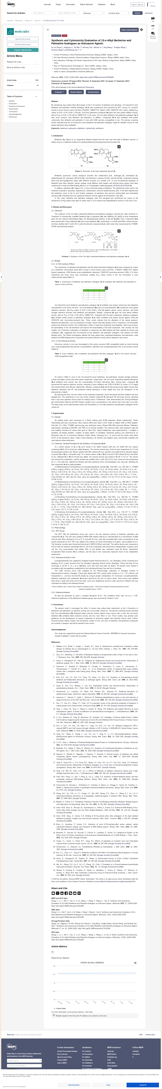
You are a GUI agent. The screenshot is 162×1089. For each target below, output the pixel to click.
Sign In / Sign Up (137, 4)
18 (80, 181)
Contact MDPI (62, 1060)
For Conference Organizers (92, 1068)
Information (70, 4)
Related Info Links (14, 62)
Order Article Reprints (129, 30)
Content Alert (150, 1034)
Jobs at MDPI (62, 1063)
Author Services (86, 4)
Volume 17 (28, 20)
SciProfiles (111, 1063)
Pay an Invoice (62, 1054)
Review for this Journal (23, 44)
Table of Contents (14, 96)
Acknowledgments (15, 114)
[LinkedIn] (62, 894)
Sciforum (110, 1051)
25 (128, 186)
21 (119, 186)
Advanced (148, 13)
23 (123, 186)
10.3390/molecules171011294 (53, 20)
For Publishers (87, 1063)
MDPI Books (111, 1054)
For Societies (87, 1066)
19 (114, 186)
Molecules (18, 20)
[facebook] (66, 894)
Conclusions (13, 111)
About (112, 4)
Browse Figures (76, 92)
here (91, 1012)
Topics (58, 4)
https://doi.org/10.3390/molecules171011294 (97, 77)
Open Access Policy (64, 1057)
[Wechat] (71, 894)
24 (126, 186)
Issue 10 (37, 20)
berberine (64, 128)
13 (106, 178)
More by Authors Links (16, 67)
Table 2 (54, 349)
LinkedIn (136, 1051)
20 (117, 186)
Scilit (109, 1060)
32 (64, 534)
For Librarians (87, 1060)
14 (108, 178)
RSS (141, 1034)
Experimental (13, 109)
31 (136, 402)
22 (121, 186)
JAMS (109, 1068)
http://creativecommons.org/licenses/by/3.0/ (117, 881)
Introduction (13, 103)
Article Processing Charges (67, 1051)
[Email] (53, 894)
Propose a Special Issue (23, 50)
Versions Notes (93, 92)
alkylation (81, 128)
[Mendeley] (79, 894)
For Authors (86, 1051)
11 (81, 178)
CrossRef (74, 651)
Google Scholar (63, 651)
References (13, 117)
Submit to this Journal (22, 39)
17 (58, 181)
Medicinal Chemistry (85, 87)
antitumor (100, 128)
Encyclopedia (112, 1066)
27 (117, 191)
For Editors (86, 1057)
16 (121, 178)
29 (121, 196)
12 (83, 178)
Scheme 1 (133, 214)
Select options (13, 1061)
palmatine (72, 128)
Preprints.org (112, 1057)
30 (118, 219)
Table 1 (70, 277)
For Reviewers (87, 1054)
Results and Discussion (17, 106)
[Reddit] (75, 894)
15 (118, 178)
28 (60, 196)
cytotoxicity (90, 128)
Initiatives (101, 4)
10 (78, 178)
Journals (47, 4)
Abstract (11, 101)
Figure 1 (69, 139)
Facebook (136, 1054)
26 (130, 186)
